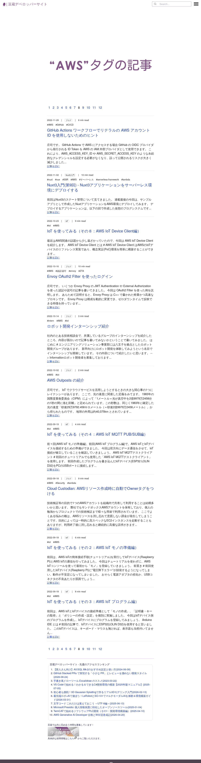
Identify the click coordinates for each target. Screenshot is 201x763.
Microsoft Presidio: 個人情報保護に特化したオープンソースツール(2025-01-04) (98, 707)
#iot (49, 225)
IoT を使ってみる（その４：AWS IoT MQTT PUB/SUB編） (97, 434)
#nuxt (50, 179)
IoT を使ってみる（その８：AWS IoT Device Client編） (94, 230)
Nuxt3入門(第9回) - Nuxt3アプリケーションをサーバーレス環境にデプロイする (99, 187)
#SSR (65, 179)
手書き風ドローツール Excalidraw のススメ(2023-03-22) (85, 680)
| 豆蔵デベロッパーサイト (26, 3)
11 (94, 107)
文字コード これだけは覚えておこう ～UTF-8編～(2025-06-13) (89, 703)
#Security (60, 482)
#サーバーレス (86, 179)
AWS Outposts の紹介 (65, 380)
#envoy (72, 270)
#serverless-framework (107, 179)
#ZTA (81, 270)
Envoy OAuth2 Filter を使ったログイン (80, 276)
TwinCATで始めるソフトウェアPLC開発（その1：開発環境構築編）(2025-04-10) (99, 711)
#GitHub (60, 124)
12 (100, 107)
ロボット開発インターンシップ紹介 (78, 326)
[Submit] (156, 3)
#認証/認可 (61, 270)
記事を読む (53, 166)
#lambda (125, 179)
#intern (50, 320)
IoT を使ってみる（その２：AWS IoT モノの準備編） (93, 547)
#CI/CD (69, 124)
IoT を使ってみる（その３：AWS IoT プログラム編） (93, 601)
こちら (71, 738)
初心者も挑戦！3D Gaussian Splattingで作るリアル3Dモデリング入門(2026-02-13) (100, 692)
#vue (57, 179)
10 (88, 107)
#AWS (50, 124)
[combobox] (171, 3)
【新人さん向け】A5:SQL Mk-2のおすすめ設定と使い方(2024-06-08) (92, 669)
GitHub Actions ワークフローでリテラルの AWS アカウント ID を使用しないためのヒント (98, 132)
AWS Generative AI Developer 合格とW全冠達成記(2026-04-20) (89, 715)
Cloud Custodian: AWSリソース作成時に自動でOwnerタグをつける (100, 490)
